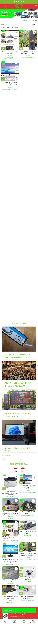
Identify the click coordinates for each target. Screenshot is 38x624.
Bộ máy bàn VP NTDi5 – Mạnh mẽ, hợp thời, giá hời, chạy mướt (10, 84)
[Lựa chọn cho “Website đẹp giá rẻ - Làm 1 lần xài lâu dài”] (3, 48)
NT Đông (15, 27)
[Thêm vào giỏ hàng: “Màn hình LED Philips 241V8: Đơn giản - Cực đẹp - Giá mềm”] (4, 556)
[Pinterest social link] (19, 2)
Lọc (4, 459)
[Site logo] (19, 6)
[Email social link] (16, 2)
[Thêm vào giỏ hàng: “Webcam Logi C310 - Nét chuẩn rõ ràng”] (21, 575)
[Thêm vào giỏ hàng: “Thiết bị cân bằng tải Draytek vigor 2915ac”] (4, 593)
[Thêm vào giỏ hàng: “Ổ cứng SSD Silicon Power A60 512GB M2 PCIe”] (21, 593)
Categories (4, 15)
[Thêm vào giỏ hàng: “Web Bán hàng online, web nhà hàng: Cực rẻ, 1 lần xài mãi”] (4, 534)
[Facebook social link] (14, 2)
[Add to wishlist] (16, 32)
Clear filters (6, 27)
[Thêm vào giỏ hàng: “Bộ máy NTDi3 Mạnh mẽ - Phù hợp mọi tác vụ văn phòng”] (21, 48)
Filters (35, 25)
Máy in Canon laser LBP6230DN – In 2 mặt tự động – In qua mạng (10, 493)
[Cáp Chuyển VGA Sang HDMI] (5, 616)
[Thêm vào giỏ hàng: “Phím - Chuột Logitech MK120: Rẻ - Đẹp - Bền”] (21, 528)
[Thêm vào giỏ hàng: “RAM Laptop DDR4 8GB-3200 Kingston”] (21, 509)
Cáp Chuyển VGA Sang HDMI (18, 614)
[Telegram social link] (23, 2)
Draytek (10, 600)
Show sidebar (7, 25)
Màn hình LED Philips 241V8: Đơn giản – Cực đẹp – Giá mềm (10, 561)
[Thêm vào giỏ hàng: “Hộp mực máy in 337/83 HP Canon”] (4, 577)
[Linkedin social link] (21, 2)
